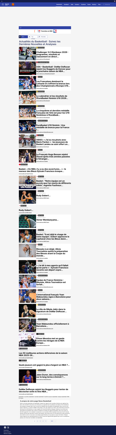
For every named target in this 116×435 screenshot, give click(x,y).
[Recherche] (103, 4)
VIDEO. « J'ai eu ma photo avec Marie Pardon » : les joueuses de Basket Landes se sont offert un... (52, 142)
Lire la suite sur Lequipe (42, 88)
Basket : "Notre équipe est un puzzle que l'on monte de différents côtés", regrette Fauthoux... (53, 183)
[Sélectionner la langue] (114, 1)
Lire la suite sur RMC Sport (42, 187)
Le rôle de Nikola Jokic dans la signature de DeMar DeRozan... (51, 310)
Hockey (94, 4)
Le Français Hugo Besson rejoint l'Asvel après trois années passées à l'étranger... (53, 156)
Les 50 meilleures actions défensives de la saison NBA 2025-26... (43, 354)
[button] (20, 27)
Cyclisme (83, 4)
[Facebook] (5, 427)
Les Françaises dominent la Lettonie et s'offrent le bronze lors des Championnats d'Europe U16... (53, 83)
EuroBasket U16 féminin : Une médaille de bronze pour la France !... (52, 127)
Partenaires (6, 430)
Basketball (59, 4)
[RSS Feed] (1, 1)
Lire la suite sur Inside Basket (26, 357)
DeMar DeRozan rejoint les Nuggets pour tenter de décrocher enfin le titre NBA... (43, 390)
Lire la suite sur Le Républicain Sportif (45, 73)
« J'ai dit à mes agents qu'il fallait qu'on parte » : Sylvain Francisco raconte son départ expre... (52, 267)
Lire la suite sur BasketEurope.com (44, 132)
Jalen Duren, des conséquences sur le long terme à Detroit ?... (52, 375)
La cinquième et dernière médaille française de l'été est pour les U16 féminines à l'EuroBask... (52, 112)
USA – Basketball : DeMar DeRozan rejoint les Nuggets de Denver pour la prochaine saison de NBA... (53, 69)
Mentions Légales (7, 433)
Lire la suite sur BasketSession (43, 314)
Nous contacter (7, 431)
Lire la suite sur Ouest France (26, 173)
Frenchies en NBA (47, 31)
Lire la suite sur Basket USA (43, 345)
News (23, 36)
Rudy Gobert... (43, 195)
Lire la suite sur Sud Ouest (42, 146)
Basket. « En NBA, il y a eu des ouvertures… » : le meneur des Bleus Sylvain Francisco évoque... (42, 170)
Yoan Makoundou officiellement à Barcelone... (52, 325)
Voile (72, 4)
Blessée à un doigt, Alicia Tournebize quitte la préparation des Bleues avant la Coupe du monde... (52, 252)
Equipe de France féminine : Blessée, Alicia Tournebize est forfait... (51, 282)
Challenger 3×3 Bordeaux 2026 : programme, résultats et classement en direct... (52, 54)
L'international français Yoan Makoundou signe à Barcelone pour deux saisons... (53, 296)
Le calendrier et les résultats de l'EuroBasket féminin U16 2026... (52, 97)
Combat (77, 4)
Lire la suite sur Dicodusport (43, 59)
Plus (99, 4)
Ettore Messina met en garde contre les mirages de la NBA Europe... (50, 340)
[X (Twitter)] (8, 427)
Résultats (43, 36)
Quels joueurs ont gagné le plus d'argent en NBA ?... (44, 365)
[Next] (55, 421)
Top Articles (33, 37)
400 (52, 421)
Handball (66, 4)
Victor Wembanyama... (47, 220)
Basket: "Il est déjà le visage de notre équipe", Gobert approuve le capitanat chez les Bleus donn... (52, 236)
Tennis (89, 4)
